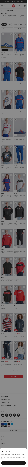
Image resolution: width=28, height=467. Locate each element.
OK (13, 463)
